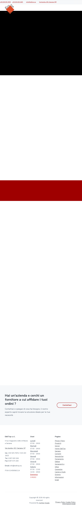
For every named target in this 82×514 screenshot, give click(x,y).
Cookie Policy (70, 502)
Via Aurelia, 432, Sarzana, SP (15, 448)
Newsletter (59, 456)
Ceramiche (58, 469)
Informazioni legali (68, 504)
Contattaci (67, 405)
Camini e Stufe (60, 472)
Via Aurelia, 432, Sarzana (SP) (48, 2)
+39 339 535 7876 (5, 2)
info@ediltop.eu (31, 2)
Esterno (58, 475)
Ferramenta (59, 459)
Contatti (58, 454)
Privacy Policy (60, 441)
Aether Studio (44, 503)
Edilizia (57, 462)
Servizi (57, 446)
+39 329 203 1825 (17, 2)
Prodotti (58, 443)
